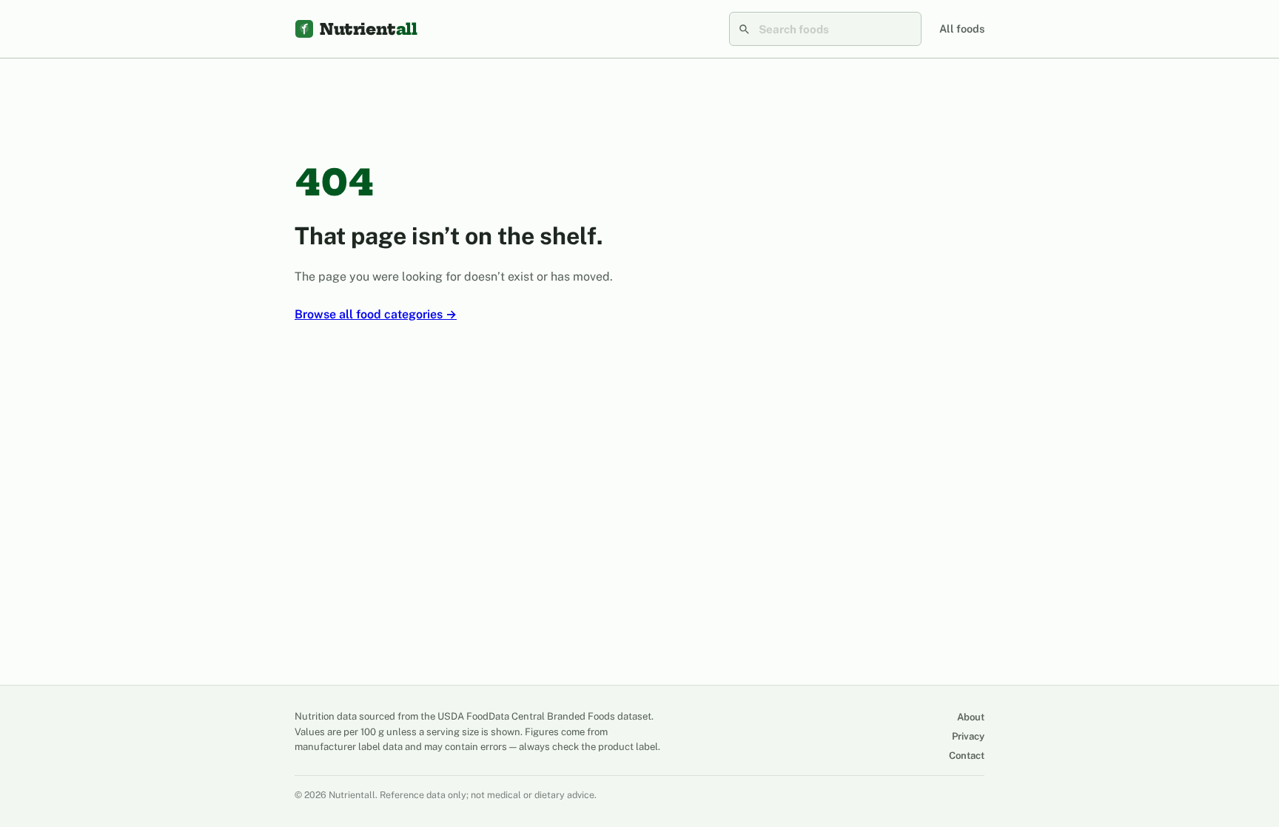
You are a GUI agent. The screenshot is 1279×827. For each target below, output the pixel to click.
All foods (961, 28)
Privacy (968, 736)
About (970, 717)
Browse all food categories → (376, 314)
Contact (966, 755)
